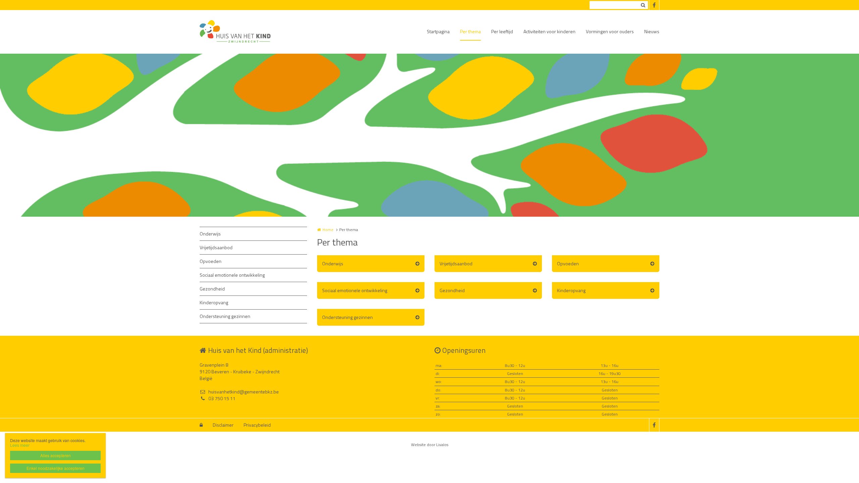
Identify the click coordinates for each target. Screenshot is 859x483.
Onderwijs (210, 233)
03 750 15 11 (222, 398)
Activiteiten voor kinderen (549, 31)
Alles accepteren (55, 455)
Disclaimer (223, 424)
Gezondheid (212, 288)
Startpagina (438, 31)
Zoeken (643, 5)
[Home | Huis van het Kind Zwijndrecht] (245, 32)
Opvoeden (210, 261)
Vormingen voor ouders (610, 31)
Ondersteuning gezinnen (225, 316)
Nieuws (651, 31)
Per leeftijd (502, 31)
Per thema (470, 31)
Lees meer (20, 445)
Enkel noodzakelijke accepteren (56, 468)
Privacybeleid (257, 424)
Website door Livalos (429, 444)
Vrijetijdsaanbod (216, 247)
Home (328, 229)
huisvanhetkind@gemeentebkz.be (243, 391)
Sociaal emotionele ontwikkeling (232, 274)
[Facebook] (654, 5)
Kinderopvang (214, 302)
